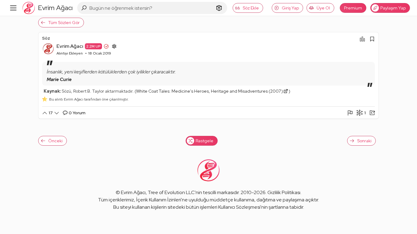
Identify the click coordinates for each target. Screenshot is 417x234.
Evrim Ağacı (69, 46)
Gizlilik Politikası (283, 192)
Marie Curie (59, 79)
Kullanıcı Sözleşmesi (239, 207)
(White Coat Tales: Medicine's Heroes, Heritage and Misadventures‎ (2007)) (212, 91)
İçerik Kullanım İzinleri (158, 200)
